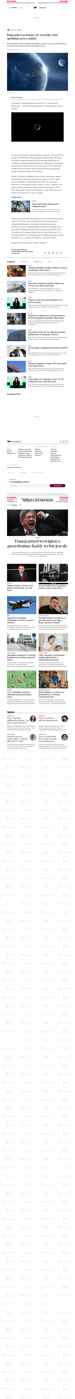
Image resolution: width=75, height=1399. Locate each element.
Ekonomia (42, 8)
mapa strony (11, 472)
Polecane (24, 262)
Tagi (49, 262)
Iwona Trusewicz (16, 97)
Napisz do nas (11, 453)
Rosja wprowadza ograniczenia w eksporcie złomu (46, 205)
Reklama (37, 449)
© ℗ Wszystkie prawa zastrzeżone (22, 251)
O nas (9, 449)
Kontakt (9, 451)
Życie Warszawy (56, 461)
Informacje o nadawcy (25, 455)
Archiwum (38, 455)
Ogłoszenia (38, 451)
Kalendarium (23, 472)
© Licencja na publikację (19, 249)
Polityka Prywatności (24, 449)
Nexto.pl (53, 453)
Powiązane (11, 262)
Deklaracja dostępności (25, 457)
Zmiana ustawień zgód (25, 451)
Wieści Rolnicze (55, 459)
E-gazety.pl (54, 451)
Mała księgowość (56, 455)
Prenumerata (39, 453)
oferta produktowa (37, 472)
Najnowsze (38, 262)
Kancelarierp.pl (55, 457)
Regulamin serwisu (24, 453)
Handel (34, 201)
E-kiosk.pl (53, 449)
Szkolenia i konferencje (14, 467)
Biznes (19, 30)
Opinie (10, 712)
